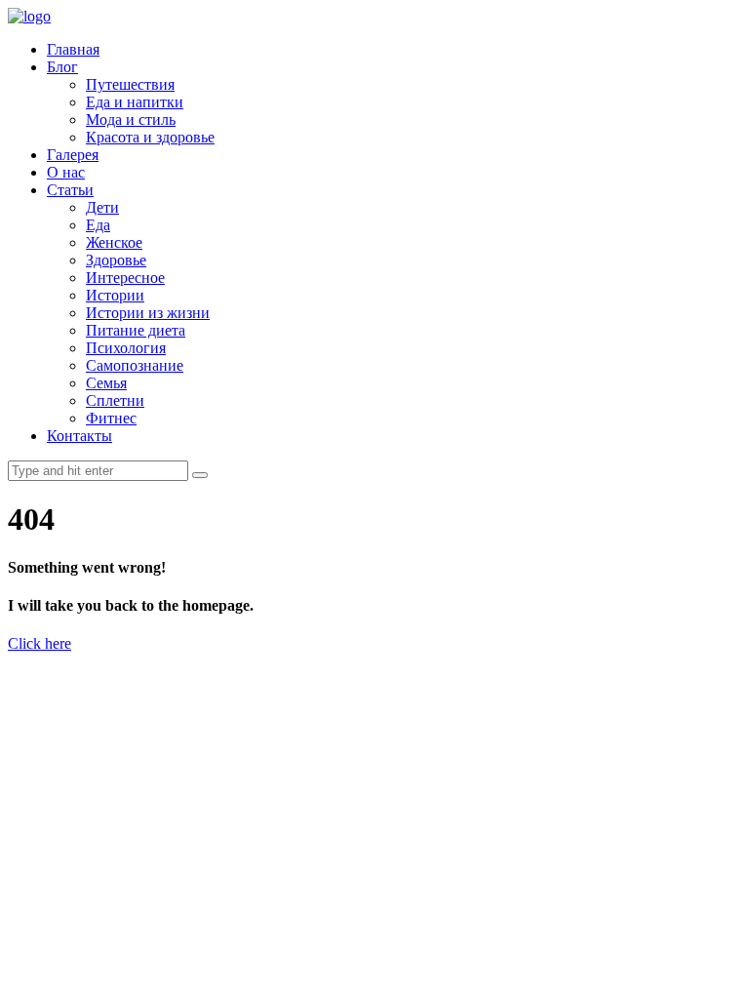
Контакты (79, 435)
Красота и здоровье (150, 137)
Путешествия (130, 84)
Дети (102, 207)
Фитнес (111, 418)
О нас (66, 172)
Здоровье (116, 260)
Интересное (125, 277)
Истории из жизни (148, 312)
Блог (62, 67)
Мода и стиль (131, 119)
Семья (106, 383)
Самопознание (134, 365)
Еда (98, 225)
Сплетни (115, 400)
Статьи (70, 189)
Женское (114, 242)
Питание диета (135, 330)
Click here (39, 643)
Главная (73, 49)
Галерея (73, 154)
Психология (126, 348)
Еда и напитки (134, 102)
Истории (115, 295)
